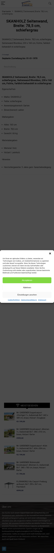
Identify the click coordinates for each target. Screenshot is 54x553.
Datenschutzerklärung (29, 300)
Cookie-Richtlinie (14, 300)
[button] (50, 253)
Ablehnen (27, 287)
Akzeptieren (27, 280)
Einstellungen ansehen (27, 295)
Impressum (42, 300)
